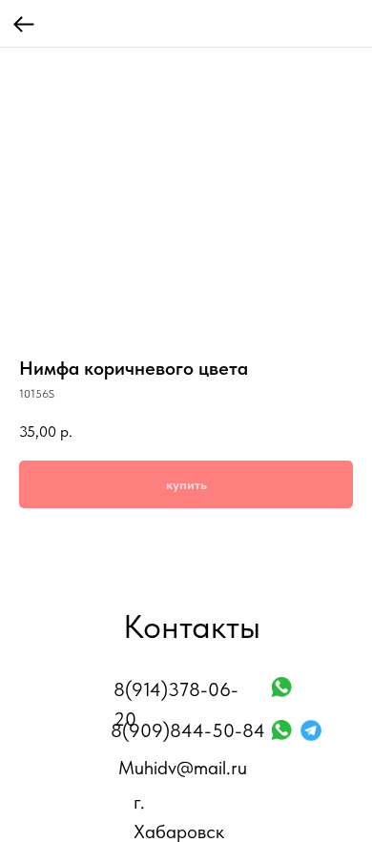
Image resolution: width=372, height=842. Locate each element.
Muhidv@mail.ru (182, 767)
